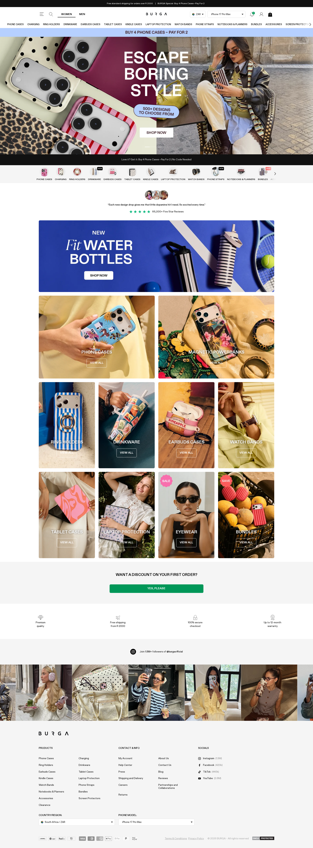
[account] (261, 14)
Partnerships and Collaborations (168, 786)
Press (121, 772)
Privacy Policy (196, 838)
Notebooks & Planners (232, 24)
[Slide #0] (150, 147)
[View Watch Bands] (196, 171)
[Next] (306, 25)
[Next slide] (271, 174)
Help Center (125, 765)
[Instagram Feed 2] (213, 693)
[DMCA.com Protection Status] (263, 839)
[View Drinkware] (94, 171)
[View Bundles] (263, 171)
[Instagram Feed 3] (269, 693)
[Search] (51, 14)
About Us (163, 758)
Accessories (274, 24)
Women (66, 14)
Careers (123, 785)
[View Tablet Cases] (132, 171)
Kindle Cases (134, 24)
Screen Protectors (89, 798)
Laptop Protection (158, 24)
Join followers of (161, 651)
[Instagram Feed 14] (100, 693)
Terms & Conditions (176, 838)
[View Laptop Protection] (173, 171)
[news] (252, 14)
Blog (160, 772)
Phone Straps (205, 24)
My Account (125, 758)
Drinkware (70, 24)
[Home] (156, 14)
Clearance (44, 805)
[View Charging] (60, 171)
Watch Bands (183, 24)
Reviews (163, 778)
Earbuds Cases (90, 24)
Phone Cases (15, 24)
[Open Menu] (42, 14)
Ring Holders (51, 24)
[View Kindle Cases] (150, 171)
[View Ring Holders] (77, 171)
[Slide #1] (162, 147)
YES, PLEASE (156, 588)
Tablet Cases (113, 24)
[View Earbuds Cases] (112, 171)
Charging (33, 24)
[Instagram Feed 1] (156, 693)
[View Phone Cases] (44, 171)
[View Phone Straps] (215, 171)
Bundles (256, 24)
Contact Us (164, 765)
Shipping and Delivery (130, 778)
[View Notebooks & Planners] (241, 171)
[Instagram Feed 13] (44, 693)
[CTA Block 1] (156, 256)
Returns (123, 795)
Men (82, 14)
